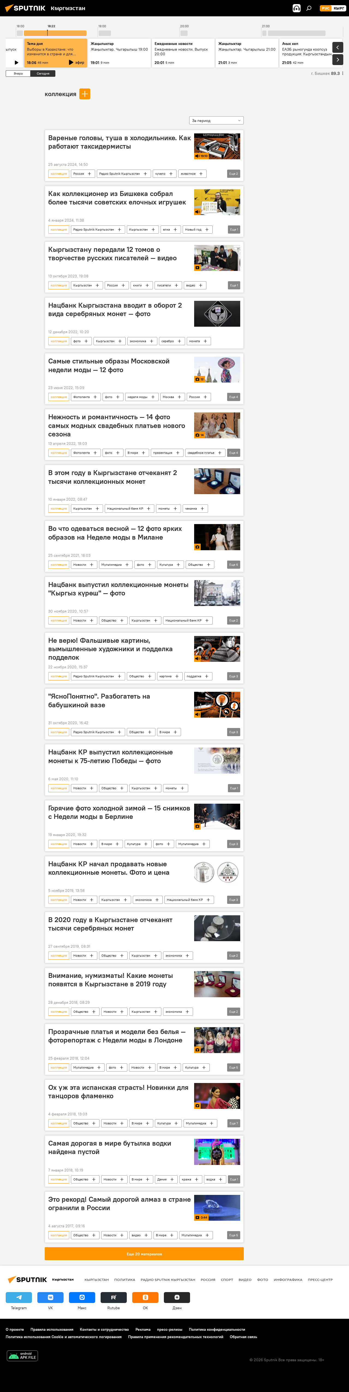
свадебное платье (201, 453)
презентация (162, 453)
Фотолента (81, 397)
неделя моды (138, 397)
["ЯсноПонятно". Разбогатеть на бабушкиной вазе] (217, 705)
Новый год (193, 229)
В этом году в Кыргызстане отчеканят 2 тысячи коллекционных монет (112, 476)
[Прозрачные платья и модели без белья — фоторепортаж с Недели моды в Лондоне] (217, 1040)
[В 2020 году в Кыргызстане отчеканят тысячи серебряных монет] (217, 928)
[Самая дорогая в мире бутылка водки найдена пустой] (217, 1152)
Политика (124, 1279)
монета (194, 341)
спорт (227, 1279)
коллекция (60, 94)
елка (166, 229)
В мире (133, 453)
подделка (194, 676)
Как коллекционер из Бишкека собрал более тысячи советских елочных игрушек (117, 197)
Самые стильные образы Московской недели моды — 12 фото (109, 365)
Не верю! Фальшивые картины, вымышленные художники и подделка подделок (110, 649)
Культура (166, 564)
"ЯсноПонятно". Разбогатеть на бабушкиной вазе (99, 700)
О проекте (15, 1329)
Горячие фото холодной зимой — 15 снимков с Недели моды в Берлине (119, 812)
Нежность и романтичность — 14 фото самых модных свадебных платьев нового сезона (116, 425)
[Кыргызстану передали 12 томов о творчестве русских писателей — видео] (217, 258)
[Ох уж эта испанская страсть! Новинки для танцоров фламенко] (217, 1096)
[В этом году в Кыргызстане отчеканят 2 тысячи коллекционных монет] (217, 481)
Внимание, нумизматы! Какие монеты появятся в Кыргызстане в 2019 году (110, 979)
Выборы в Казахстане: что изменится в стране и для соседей (50, 54)
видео (190, 285)
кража (186, 1179)
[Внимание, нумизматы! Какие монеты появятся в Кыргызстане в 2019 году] (217, 984)
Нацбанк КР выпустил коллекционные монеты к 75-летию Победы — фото (110, 756)
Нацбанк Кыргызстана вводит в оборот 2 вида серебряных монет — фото (115, 309)
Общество (195, 564)
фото (77, 341)
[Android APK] (22, 1356)
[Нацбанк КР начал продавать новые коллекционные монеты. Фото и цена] (217, 872)
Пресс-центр (320, 1279)
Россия (78, 174)
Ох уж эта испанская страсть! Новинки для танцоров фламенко (118, 1091)
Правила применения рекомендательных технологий (175, 1336)
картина (166, 676)
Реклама (143, 1329)
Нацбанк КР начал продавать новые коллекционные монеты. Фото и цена (109, 868)
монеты (164, 508)
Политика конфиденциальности (217, 1329)
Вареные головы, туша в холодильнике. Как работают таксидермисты (119, 142)
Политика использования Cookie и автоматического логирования (64, 1336)
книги (137, 285)
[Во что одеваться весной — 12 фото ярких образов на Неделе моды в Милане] (217, 537)
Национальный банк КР (125, 508)
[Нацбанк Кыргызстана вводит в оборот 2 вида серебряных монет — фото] (217, 314)
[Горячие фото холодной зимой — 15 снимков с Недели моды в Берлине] (217, 817)
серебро (167, 341)
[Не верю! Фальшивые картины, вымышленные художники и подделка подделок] (217, 649)
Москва (168, 397)
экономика (138, 341)
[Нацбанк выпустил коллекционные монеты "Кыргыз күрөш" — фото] (217, 593)
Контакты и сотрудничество (104, 1329)
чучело (160, 174)
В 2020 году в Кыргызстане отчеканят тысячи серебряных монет (110, 923)
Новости (79, 564)
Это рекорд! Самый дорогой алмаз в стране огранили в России (119, 1203)
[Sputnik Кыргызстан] (27, 12)
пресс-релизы (169, 1329)
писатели (164, 285)
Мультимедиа (111, 564)
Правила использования (52, 1329)
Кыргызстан (138, 229)
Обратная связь (243, 1336)
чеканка (191, 508)
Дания (162, 1179)
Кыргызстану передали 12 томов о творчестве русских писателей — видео (112, 253)
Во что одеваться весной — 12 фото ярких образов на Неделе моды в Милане (115, 532)
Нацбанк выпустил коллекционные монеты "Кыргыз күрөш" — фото (118, 588)
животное (188, 174)
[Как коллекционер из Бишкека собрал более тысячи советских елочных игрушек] (217, 202)
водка (210, 1179)
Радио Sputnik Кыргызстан (119, 174)
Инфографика (288, 1279)
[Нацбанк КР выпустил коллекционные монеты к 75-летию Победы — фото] (217, 760)
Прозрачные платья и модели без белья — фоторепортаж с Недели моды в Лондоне (117, 1035)
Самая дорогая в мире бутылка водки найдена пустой (109, 1147)
